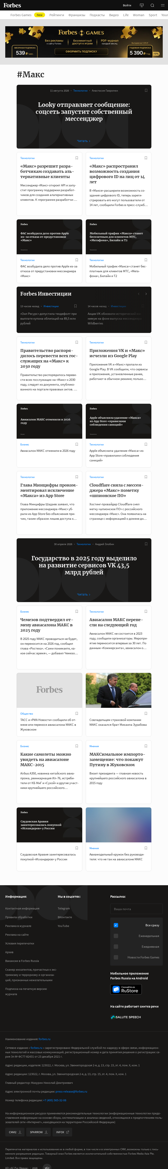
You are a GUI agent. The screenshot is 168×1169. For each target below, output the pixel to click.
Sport (153, 15)
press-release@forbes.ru (71, 1091)
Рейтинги (56, 15)
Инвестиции (51, 306)
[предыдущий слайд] (138, 293)
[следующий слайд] (145, 293)
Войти (127, 5)
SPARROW (36, 1132)
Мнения (94, 746)
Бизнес (24, 444)
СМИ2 (12, 1132)
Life (126, 15)
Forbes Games (26, 15)
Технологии (80, 90)
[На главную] (12, 5)
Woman (138, 15)
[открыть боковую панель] (141, 5)
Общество (26, 713)
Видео (114, 15)
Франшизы (76, 15)
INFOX (60, 1132)
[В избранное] (146, 90)
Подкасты (97, 15)
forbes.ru (45, 1039)
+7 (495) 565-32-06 (54, 1100)
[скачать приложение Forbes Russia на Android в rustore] (126, 989)
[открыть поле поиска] (152, 5)
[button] (162, 5)
